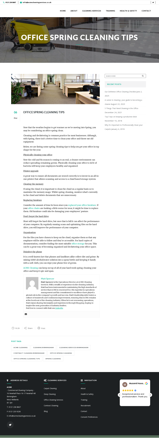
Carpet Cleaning (50, 388)
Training (84, 400)
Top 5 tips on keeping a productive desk (121, 116)
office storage (78, 244)
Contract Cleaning (51, 405)
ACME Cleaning (30, 268)
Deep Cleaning (50, 394)
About (83, 388)
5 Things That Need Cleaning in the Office (121, 108)
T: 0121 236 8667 (14, 407)
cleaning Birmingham (43, 347)
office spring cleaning (61, 353)
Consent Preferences (89, 417)
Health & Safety (87, 394)
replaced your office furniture (82, 205)
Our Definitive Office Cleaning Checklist (120, 91)
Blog (46, 411)
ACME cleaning (21, 347)
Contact (84, 411)
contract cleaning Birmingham (29, 353)
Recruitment (86, 405)
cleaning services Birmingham (73, 347)
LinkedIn (59, 308)
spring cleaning (53, 359)
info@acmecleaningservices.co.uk (37, 2)
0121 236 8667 (10, 2)
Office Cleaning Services (53, 400)
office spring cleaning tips (27, 359)
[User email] (26, 314)
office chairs (34, 208)
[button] (150, 395)
